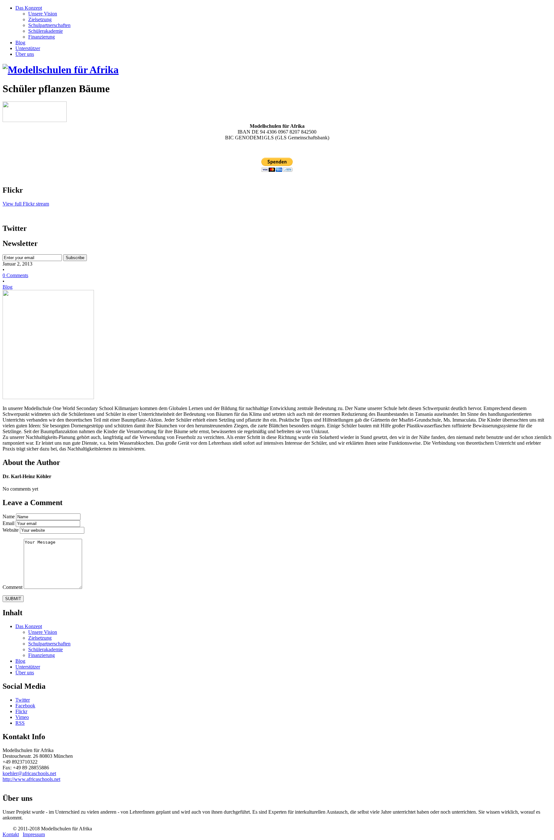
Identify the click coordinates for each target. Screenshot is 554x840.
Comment (13, 587)
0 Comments (15, 275)
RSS (20, 723)
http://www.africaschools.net (31, 779)
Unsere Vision (42, 13)
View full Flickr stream (26, 203)
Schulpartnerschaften (49, 25)
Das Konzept (28, 8)
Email (9, 523)
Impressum (34, 834)
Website (11, 530)
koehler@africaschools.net (29, 773)
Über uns (24, 54)
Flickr (21, 711)
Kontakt (11, 834)
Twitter (22, 700)
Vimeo (22, 717)
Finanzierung (41, 36)
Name (9, 516)
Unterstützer (27, 48)
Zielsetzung (40, 19)
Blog (20, 42)
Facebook (25, 705)
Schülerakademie (45, 31)
